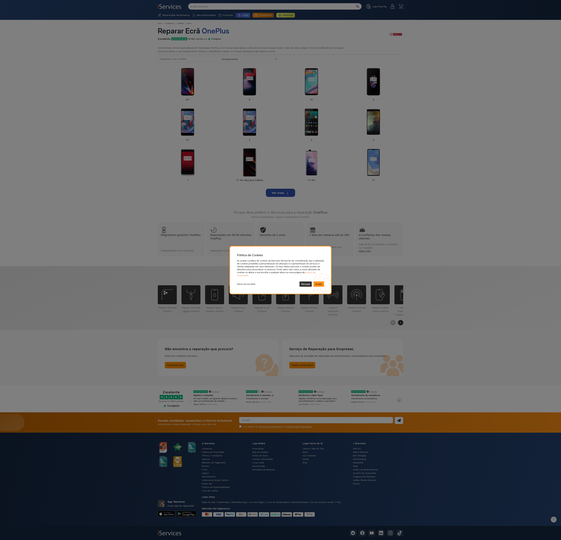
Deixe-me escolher (246, 284)
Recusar (305, 284)
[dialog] (280, 270)
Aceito (318, 284)
